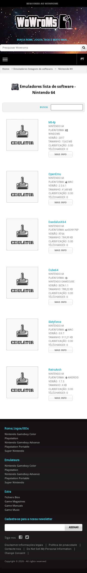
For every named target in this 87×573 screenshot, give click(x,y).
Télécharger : (58, 149)
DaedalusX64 (57, 222)
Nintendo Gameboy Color (20, 434)
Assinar (73, 527)
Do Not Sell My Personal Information (49, 548)
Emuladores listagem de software (33, 68)
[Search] (84, 48)
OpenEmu (54, 174)
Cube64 (53, 270)
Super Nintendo (14, 450)
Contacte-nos (13, 548)
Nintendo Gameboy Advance (22, 442)
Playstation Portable (17, 446)
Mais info (61, 154)
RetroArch (54, 369)
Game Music (12, 509)
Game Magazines (15, 501)
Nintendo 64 (56, 126)
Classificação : (60, 145)
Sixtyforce (54, 322)
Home (5, 68)
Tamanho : (60, 141)
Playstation (11, 438)
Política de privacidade (63, 545)
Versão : (56, 138)
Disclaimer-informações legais (24, 545)
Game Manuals (14, 505)
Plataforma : (60, 182)
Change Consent (15, 553)
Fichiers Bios (12, 497)
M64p (51, 122)
